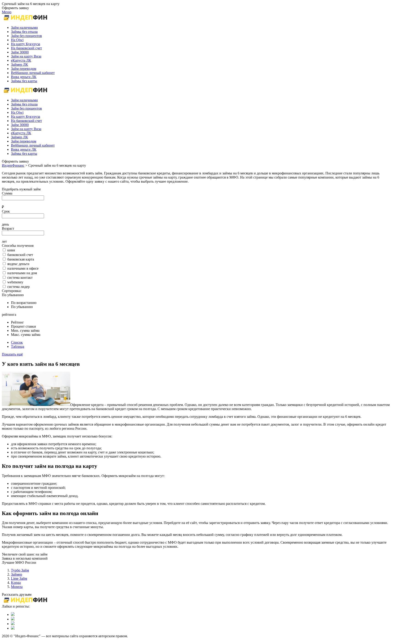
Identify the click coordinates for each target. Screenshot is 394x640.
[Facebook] (13, 624)
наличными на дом (22, 273)
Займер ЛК (19, 137)
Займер (16, 574)
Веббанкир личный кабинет (33, 145)
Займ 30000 (20, 125)
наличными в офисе (23, 268)
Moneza (17, 587)
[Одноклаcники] (13, 619)
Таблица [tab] (17, 346)
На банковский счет (26, 121)
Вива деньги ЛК (23, 149)
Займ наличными (24, 100)
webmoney (15, 282)
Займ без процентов (26, 108)
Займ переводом (23, 141)
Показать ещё (12, 354)
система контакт (20, 277)
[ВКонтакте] (13, 614)
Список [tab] (17, 342)
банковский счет (20, 255)
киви (11, 250)
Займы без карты (24, 153)
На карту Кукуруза (25, 117)
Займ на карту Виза (26, 129)
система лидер (18, 287)
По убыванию (13, 295)
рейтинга (9, 314)
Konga (16, 583)
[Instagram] (13, 628)
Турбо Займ (20, 570)
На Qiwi (17, 112)
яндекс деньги (18, 264)
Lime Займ (19, 578)
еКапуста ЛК (21, 133)
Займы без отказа (24, 104)
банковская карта (20, 259)
